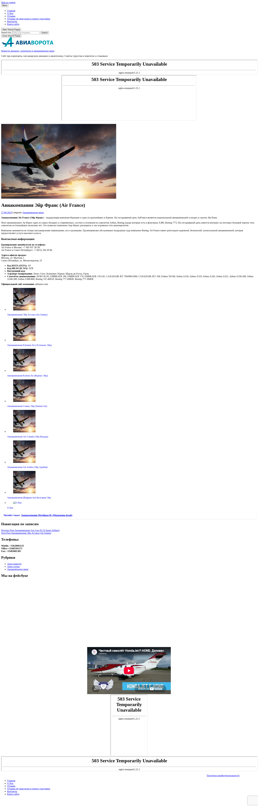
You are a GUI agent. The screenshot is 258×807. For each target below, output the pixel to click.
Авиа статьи (13, 566)
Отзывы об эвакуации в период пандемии (28, 18)
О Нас (10, 13)
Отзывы (11, 16)
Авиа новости (14, 564)
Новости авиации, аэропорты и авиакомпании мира (27, 51)
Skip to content (8, 2)
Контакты (12, 21)
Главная (11, 10)
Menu (4, 5)
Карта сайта (13, 24)
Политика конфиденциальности (223, 775)
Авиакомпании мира (33, 212)
